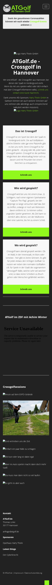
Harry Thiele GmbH (37, 97)
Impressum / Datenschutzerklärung (28, 573)
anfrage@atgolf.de (11, 531)
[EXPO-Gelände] (28, 483)
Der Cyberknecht (10, 554)
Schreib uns (26, 174)
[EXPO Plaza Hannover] (26, 394)
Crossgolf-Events (38, 21)
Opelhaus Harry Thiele (13, 543)
